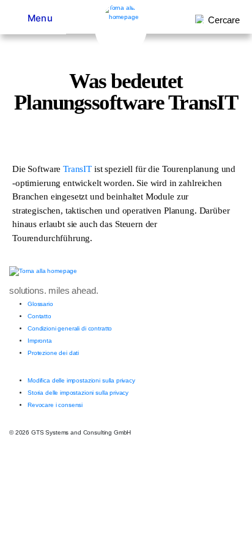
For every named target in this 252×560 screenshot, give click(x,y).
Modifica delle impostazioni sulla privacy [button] (81, 380)
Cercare (224, 20)
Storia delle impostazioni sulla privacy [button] (78, 392)
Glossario (40, 304)
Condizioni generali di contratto (70, 328)
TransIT (77, 169)
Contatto (39, 316)
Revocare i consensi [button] (55, 404)
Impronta (40, 340)
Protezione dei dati (53, 352)
